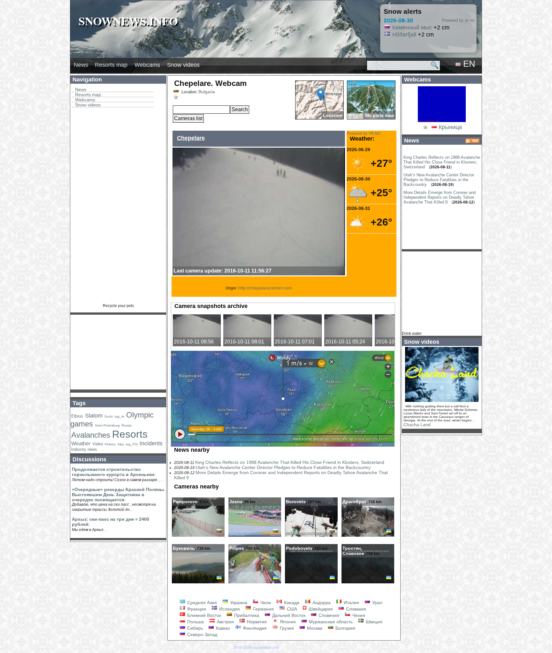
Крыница (450, 127)
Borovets (296, 501)
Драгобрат (354, 501)
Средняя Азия (201, 602)
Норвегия (256, 621)
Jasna (235, 501)
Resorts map (111, 65)
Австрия (225, 621)
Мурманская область (330, 621)
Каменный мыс (412, 27)
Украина (238, 602)
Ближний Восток (203, 615)
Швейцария (320, 608)
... (162, 479)
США (291, 608)
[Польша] (434, 127)
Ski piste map (379, 115)
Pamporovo (185, 501)
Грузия (286, 628)
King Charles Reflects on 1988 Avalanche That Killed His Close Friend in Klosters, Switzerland (289, 462)
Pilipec (236, 548)
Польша (195, 621)
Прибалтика (246, 615)
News (81, 65)
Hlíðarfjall (404, 34)
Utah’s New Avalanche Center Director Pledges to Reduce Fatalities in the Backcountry (283, 467)
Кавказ (222, 628)
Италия (350, 602)
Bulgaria (206, 91)
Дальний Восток (288, 615)
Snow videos (183, 65)
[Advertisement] (118, 207)
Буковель (184, 548)
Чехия (358, 615)
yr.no (470, 20)
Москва (314, 628)
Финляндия (254, 628)
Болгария (344, 628)
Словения (328, 615)
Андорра (321, 602)
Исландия (229, 608)
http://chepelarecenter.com (265, 287)
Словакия (355, 608)
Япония (287, 621)
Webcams (147, 65)
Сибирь (194, 628)
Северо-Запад (201, 634)
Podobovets (299, 548)
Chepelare (191, 138)
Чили (265, 602)
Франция (196, 608)
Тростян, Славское (353, 551)
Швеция (373, 621)
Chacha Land (417, 424)
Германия (263, 608)
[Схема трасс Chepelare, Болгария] (371, 100)
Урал (376, 602)
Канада (291, 602)
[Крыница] (442, 121)
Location (332, 115)
